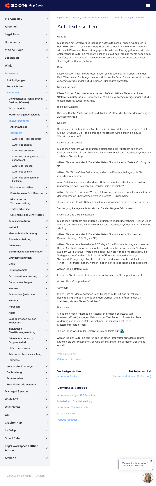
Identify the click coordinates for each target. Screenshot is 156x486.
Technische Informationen (22, 384)
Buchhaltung (14, 372)
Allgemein (11, 26)
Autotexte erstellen (23, 150)
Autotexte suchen (22, 171)
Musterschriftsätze (21, 187)
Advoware (88, 17)
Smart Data (12, 438)
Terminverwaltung (19, 221)
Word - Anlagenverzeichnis (24, 114)
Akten (12, 312)
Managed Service (16, 391)
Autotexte (140, 17)
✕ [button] (151, 461)
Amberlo (10, 458)
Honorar (13, 300)
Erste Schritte (15, 86)
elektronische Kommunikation (26, 251)
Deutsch (40, 475)
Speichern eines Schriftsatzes (27, 214)
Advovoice (15, 245)
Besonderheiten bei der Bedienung (22, 320)
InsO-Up (10, 430)
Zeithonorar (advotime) (22, 294)
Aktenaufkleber (19, 126)
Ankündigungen (16, 80)
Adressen (14, 306)
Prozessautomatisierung (23, 276)
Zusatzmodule (17, 108)
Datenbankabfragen (20, 282)
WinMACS (11, 399)
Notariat (13, 227)
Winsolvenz (12, 407)
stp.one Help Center (68, 17)
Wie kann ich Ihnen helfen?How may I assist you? (135, 464)
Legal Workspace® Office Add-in (21, 448)
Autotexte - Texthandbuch (72, 407)
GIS (7, 414)
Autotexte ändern (22, 144)
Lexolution (12, 57)
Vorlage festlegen (67, 419)
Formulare (14, 359)
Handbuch (103, 17)
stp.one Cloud (14, 50)
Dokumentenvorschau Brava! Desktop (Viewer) (26, 100)
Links (12, 263)
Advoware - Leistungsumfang (25, 354)
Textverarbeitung (121, 17)
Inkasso (13, 288)
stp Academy (13, 18)
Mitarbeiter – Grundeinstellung (74, 401)
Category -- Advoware (69, 359)
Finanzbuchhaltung (20, 239)
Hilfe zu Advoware (19, 348)
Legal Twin (12, 34)
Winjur (9, 65)
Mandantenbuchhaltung (23, 233)
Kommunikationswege (20, 366)
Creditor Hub (13, 422)
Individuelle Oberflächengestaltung (22, 330)
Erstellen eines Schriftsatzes (27, 193)
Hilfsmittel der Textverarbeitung (20, 201)
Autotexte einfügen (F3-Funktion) (132, 376)
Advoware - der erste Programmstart (21, 340)
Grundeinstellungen (20, 257)
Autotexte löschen (67, 376)
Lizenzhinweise (66, 413)
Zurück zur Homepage (19, 475)
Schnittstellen (15, 378)
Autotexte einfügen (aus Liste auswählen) (28, 158)
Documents (12, 42)
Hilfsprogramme (18, 269)
